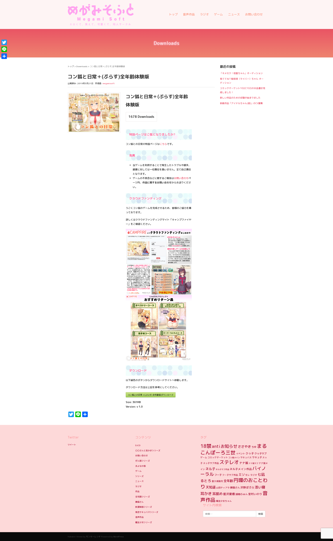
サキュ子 (257, 457)
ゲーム (218, 14)
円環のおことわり (233, 483)
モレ (247, 474)
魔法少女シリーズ (143, 522)
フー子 (218, 475)
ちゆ (253, 447)
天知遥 (211, 487)
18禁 (205, 446)
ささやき (244, 446)
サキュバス (246, 457)
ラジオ (204, 14)
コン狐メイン (234, 457)
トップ (173, 14)
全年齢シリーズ (142, 496)
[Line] (4, 49)
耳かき (206, 493)
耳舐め (217, 493)
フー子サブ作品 (230, 474)
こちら (163, 144)
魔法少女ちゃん (224, 500)
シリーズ (139, 476)
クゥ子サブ (260, 453)
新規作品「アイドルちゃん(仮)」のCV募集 (241, 103)
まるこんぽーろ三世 (233, 449)
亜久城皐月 (217, 481)
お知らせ (229, 446)
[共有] (4, 56)
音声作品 (189, 14)
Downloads (81, 66)
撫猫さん (139, 501)
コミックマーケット (218, 457)
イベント (240, 453)
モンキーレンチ (93, 536)
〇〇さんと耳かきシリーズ (147, 450)
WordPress (118, 536)
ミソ (241, 474)
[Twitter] (4, 42)
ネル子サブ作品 (222, 469)
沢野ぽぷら (247, 487)
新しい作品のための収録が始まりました (240, 97)
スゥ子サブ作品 (211, 463)
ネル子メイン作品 (241, 469)
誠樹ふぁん (242, 494)
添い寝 (260, 487)
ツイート (72, 444)
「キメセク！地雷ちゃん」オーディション (241, 73)
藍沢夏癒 (229, 494)
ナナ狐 (243, 463)
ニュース (234, 14)
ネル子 (210, 468)
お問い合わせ (254, 14)
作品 (137, 491)
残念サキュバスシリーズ (146, 512)
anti (216, 446)
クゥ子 (250, 453)
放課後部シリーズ (143, 506)
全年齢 (228, 481)
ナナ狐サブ (253, 463)
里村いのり (255, 494)
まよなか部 (140, 465)
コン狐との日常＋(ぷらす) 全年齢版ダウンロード (150, 394)
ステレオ (229, 462)
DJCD (137, 445)
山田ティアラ (223, 487)
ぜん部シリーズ (142, 460)
